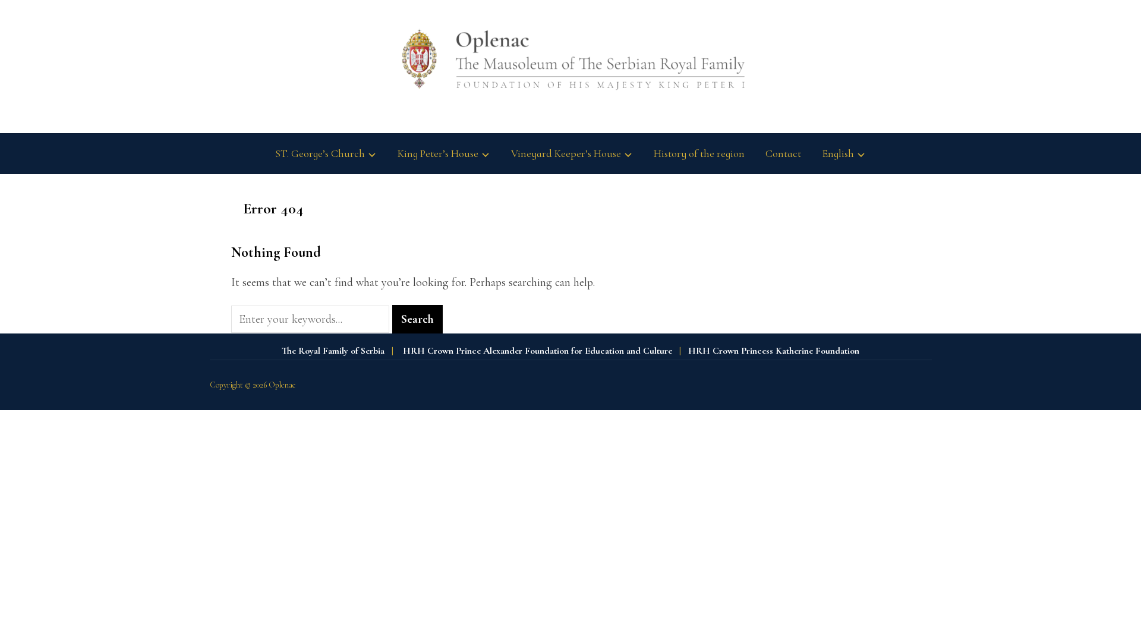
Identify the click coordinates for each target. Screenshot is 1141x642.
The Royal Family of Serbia (333, 351)
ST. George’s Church (320, 153)
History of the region (699, 153)
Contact (783, 153)
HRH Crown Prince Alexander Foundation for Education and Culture (537, 351)
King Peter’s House (438, 153)
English (838, 153)
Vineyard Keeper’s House (566, 153)
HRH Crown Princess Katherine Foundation (773, 351)
